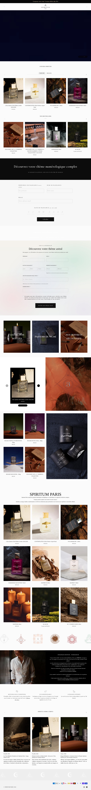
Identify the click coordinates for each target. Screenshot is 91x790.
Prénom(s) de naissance (29, 186)
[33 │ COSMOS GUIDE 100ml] (74, 605)
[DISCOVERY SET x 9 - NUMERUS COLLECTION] (13, 134)
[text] (45, 1)
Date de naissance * (28, 265)
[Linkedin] (86, 787)
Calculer (45, 219)
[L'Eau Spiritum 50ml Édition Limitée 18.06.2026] (13, 91)
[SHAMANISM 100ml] (56, 134)
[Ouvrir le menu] (6, 6)
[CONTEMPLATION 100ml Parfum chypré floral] (35, 91)
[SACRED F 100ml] (74, 563)
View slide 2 (20, 405)
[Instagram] (84, 787)
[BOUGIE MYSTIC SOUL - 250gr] (35, 426)
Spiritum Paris (9, 787)
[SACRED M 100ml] (45, 563)
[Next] (86, 74)
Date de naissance (45, 208)
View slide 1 (19, 405)
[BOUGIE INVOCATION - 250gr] (13, 459)
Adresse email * (26, 286)
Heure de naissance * (51, 265)
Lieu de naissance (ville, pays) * (30, 275)
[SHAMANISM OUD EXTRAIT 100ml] (77, 91)
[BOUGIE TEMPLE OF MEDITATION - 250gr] (13, 426)
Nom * (47, 256)
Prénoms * (25, 256)
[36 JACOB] (77, 134)
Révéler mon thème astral (45, 305)
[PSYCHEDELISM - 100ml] (56, 91)
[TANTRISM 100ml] (17, 605)
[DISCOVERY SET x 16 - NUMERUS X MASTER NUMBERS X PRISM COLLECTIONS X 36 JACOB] (35, 134)
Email (20, 197)
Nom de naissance (54, 185)
